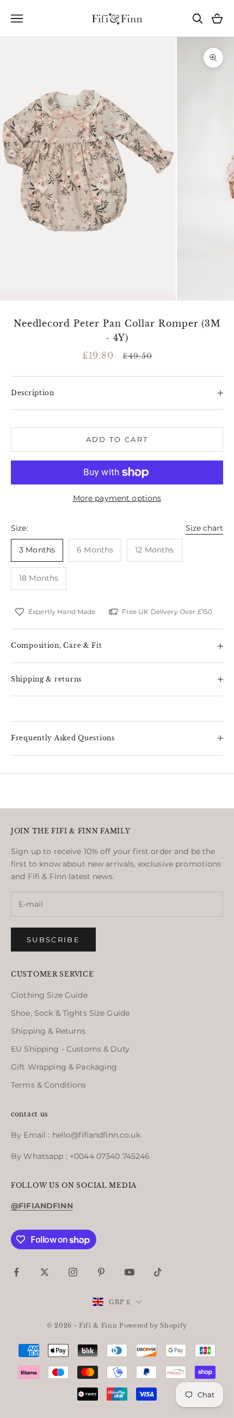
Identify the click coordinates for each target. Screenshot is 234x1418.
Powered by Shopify (153, 1325)
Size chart (204, 528)
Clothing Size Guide (49, 995)
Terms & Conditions (49, 1085)
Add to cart (117, 439)
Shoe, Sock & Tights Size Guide (70, 1013)
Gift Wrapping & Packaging (64, 1067)
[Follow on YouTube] (129, 1272)
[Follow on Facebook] (16, 1272)
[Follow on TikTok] (157, 1272)
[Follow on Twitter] (44, 1272)
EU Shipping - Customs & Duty (70, 1049)
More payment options (117, 498)
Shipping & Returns (48, 1031)
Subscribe (53, 939)
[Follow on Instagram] (72, 1272)
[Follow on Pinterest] (101, 1272)
